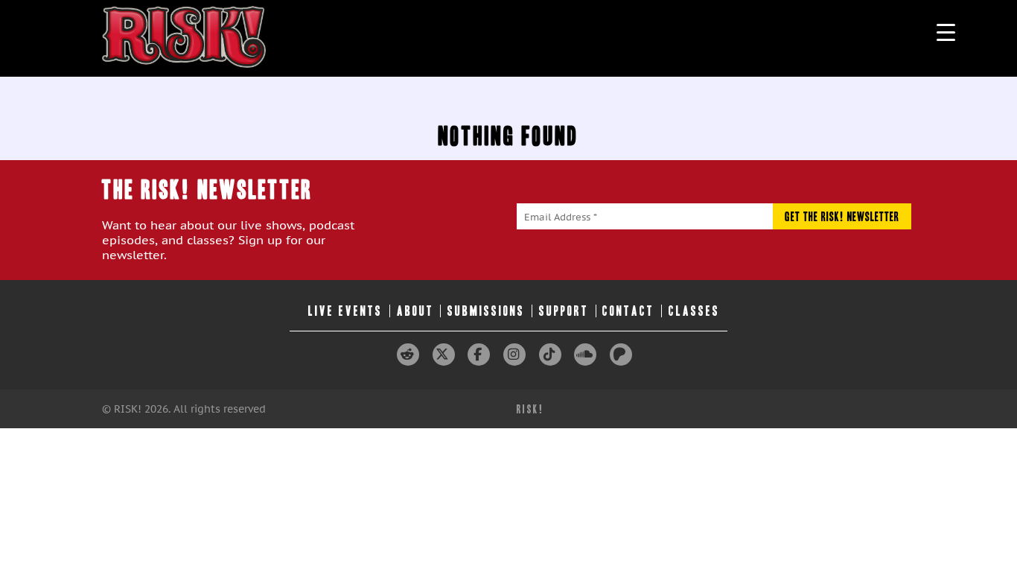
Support (564, 311)
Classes (694, 311)
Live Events (345, 311)
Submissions (486, 311)
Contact (628, 311)
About (415, 311)
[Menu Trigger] (945, 31)
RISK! (530, 409)
